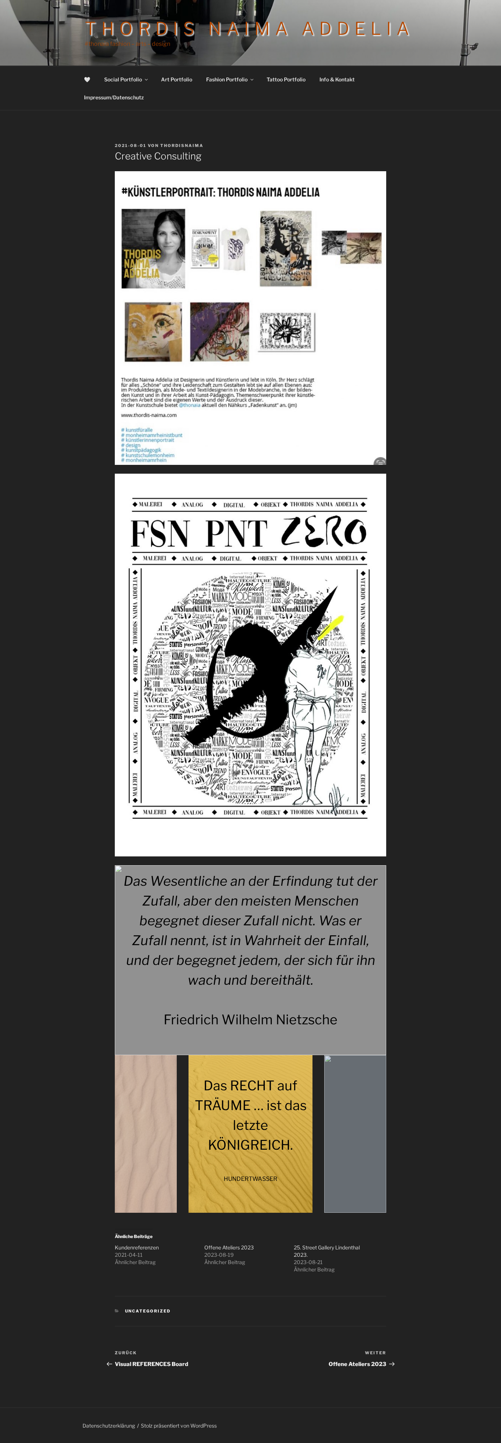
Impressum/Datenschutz (114, 97)
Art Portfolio (176, 79)
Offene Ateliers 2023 (229, 1247)
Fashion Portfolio (227, 79)
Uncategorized (148, 1311)
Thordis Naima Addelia (249, 28)
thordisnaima (182, 145)
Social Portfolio (123, 79)
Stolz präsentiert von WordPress (179, 1425)
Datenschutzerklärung (109, 1425)
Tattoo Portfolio (286, 79)
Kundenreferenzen (137, 1247)
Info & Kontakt (337, 79)
